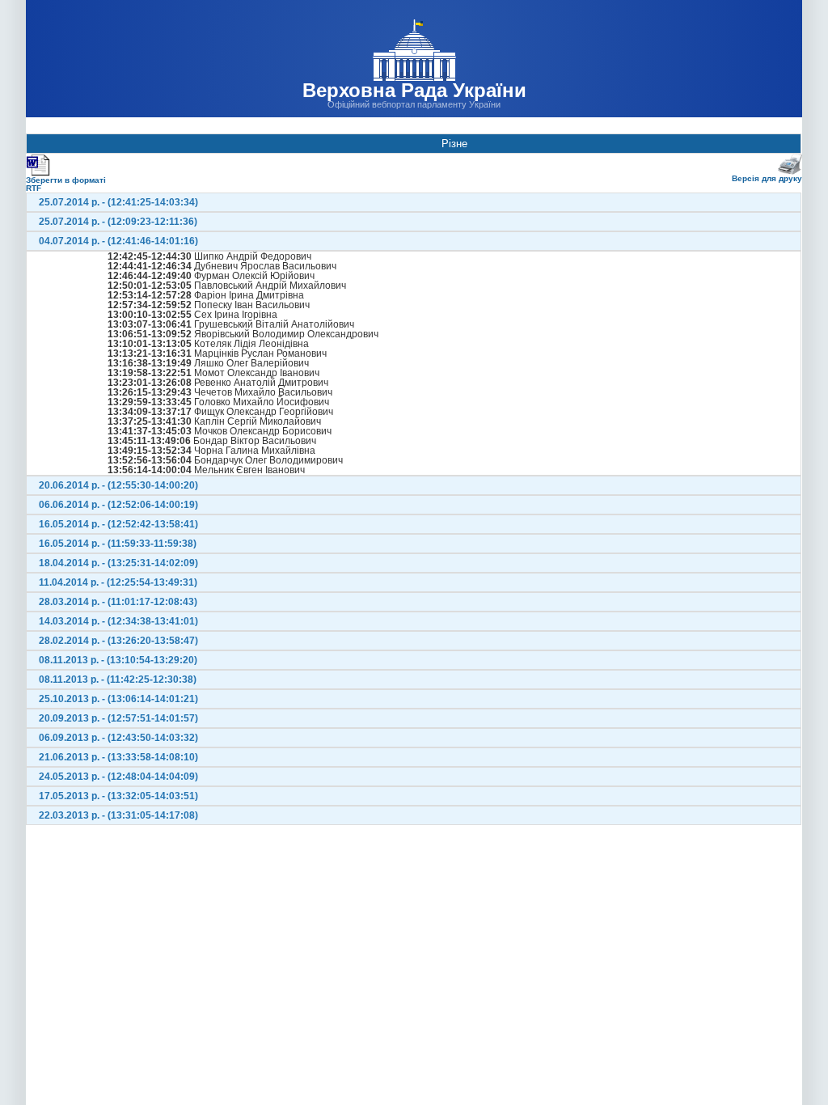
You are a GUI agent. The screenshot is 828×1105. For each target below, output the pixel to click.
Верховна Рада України (414, 90)
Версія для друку (767, 178)
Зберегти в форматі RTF (66, 184)
